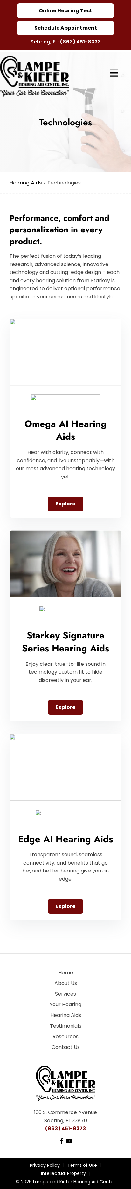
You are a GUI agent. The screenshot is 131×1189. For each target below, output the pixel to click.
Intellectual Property (63, 1173)
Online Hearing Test (65, 10)
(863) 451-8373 (80, 41)
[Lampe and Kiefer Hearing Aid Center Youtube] (69, 1142)
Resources (65, 1036)
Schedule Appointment (65, 27)
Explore (65, 503)
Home (65, 972)
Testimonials (65, 1026)
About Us (65, 983)
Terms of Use (82, 1165)
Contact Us (66, 1047)
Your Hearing (65, 1004)
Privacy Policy (45, 1165)
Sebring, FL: (45, 41)
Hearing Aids (26, 182)
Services (65, 994)
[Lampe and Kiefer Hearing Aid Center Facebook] (62, 1142)
